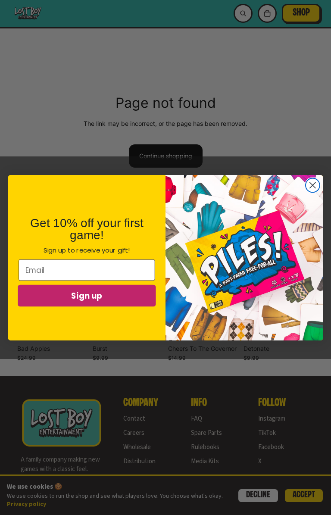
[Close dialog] (313, 185)
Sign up (86, 295)
